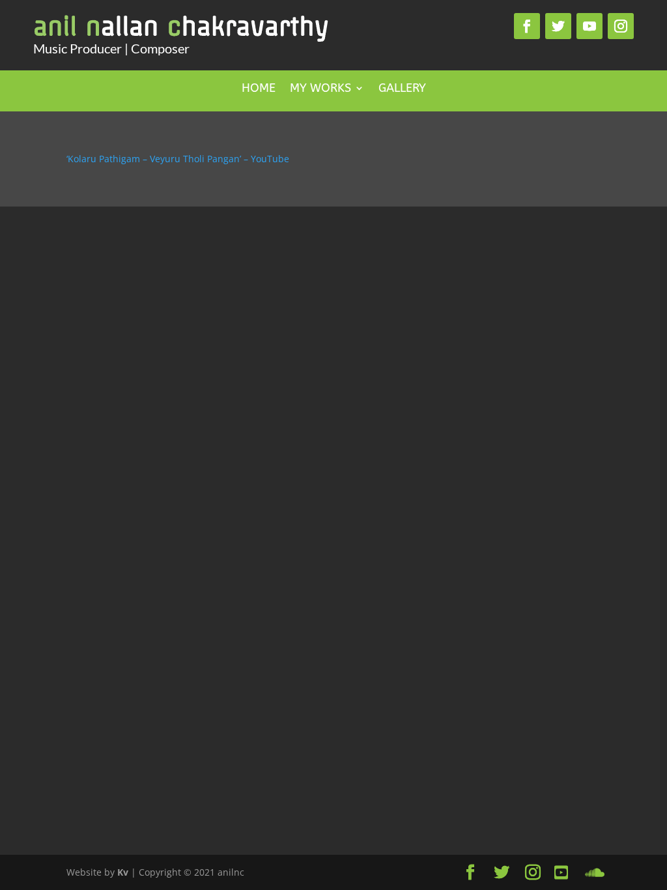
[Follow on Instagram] (621, 26)
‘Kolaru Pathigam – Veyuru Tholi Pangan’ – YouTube (177, 158)
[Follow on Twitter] (558, 26)
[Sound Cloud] (593, 872)
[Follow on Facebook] (527, 26)
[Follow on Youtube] (589, 26)
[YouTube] (561, 872)
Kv (122, 872)
